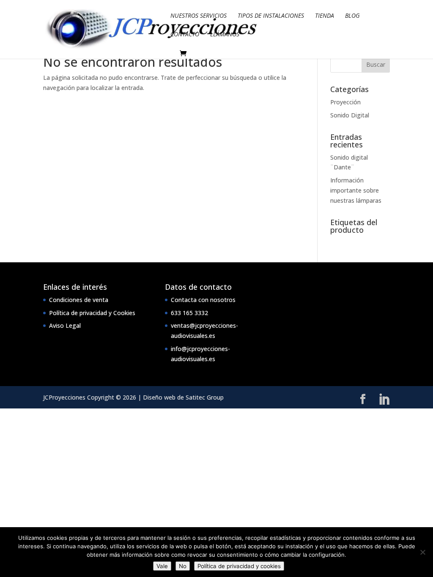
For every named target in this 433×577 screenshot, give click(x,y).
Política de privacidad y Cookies (92, 313)
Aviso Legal (65, 325)
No (182, 566)
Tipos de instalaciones (271, 16)
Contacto (184, 34)
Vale (162, 566)
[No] (422, 552)
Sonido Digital (349, 115)
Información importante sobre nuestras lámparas (355, 190)
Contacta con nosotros (203, 300)
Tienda (324, 16)
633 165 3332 (189, 313)
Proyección (345, 102)
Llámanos (224, 34)
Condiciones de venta (78, 300)
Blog (352, 16)
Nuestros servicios (198, 16)
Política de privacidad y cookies (239, 566)
